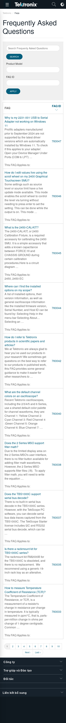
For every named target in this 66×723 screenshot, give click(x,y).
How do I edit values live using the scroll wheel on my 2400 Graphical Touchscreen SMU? (26, 176)
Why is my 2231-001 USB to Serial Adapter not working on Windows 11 (26, 122)
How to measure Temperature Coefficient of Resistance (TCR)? (25, 590)
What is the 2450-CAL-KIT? (22, 227)
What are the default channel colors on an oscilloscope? (22, 394)
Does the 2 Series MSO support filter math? (24, 445)
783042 (56, 361)
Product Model (14, 63)
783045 (56, 253)
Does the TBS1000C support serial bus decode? (23, 496)
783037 (56, 517)
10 (59, 646)
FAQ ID (10, 77)
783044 (56, 308)
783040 (56, 414)
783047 (56, 141)
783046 (56, 196)
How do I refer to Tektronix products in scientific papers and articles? (25, 341)
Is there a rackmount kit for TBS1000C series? (21, 551)
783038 (56, 465)
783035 (56, 564)
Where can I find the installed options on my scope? (23, 288)
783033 (56, 612)
